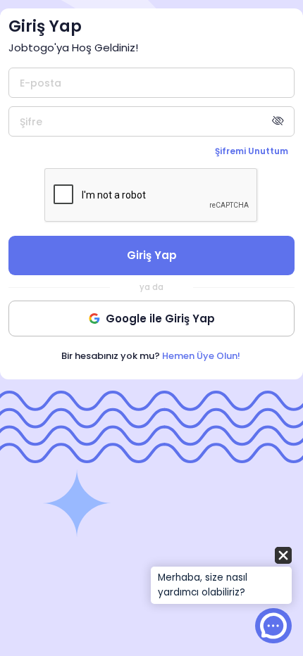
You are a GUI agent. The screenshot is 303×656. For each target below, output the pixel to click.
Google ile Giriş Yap (160, 318)
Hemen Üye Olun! (201, 355)
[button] (221, 576)
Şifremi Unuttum (251, 151)
